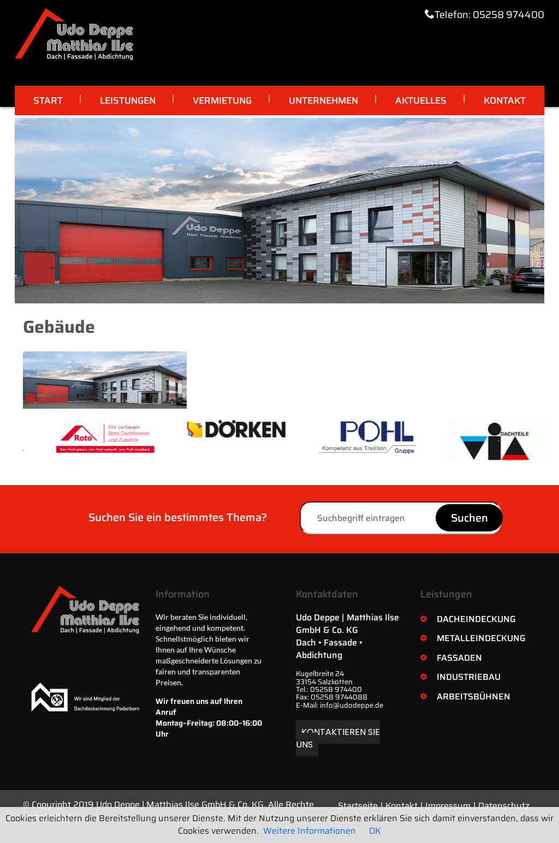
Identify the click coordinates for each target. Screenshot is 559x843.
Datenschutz (504, 805)
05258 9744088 (339, 697)
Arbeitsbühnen (473, 696)
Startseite (358, 805)
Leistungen (128, 100)
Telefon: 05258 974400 (489, 14)
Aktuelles (421, 100)
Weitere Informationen (309, 831)
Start (48, 100)
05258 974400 (336, 689)
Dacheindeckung (476, 619)
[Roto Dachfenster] (90, 436)
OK (375, 831)
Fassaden (459, 658)
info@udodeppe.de (351, 705)
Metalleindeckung (481, 638)
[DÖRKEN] (221, 429)
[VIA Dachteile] (483, 440)
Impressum (448, 805)
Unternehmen (323, 100)
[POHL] (352, 437)
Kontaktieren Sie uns (338, 738)
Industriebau (469, 677)
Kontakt (505, 100)
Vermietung (222, 100)
